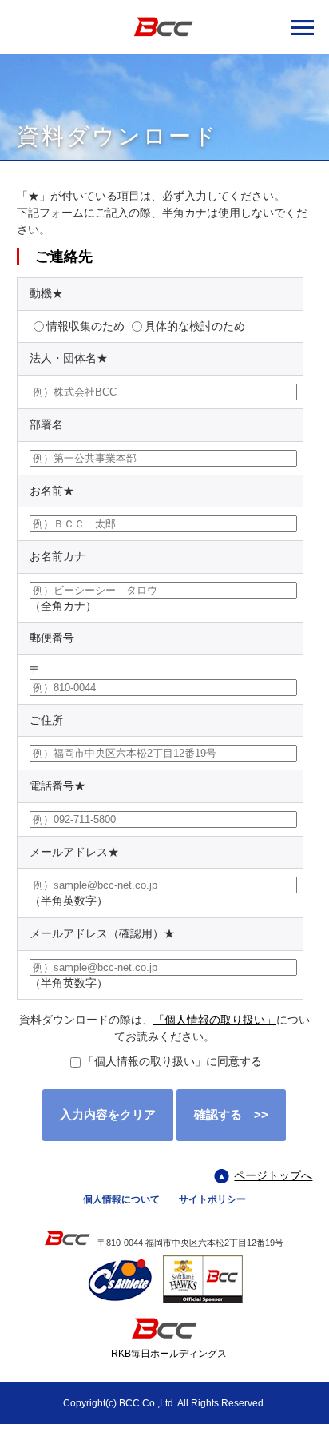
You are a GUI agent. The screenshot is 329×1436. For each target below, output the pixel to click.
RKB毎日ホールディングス (169, 1353)
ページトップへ (273, 1175)
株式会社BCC (164, 27)
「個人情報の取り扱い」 (214, 1019)
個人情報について (121, 1199)
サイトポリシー (212, 1199)
